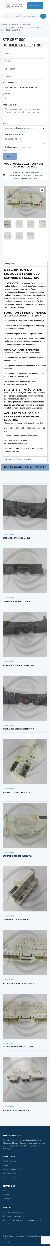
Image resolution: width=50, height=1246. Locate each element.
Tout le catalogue (10, 1177)
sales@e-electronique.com (17, 1212)
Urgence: (6, 123)
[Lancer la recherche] (43, 16)
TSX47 (5, 1165)
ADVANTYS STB (24, 27)
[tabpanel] (25, 361)
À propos (6, 1191)
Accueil (4, 24)
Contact (36, 6)
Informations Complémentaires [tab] (17, 459)
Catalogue (7, 1199)
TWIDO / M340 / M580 (12, 1169)
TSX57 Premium (9, 1161)
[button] (42, 190)
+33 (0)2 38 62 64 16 (15, 1216)
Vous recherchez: (10, 82)
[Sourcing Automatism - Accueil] (13, 6)
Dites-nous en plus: (11, 105)
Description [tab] (9, 263)
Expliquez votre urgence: (13, 134)
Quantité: (6, 94)
